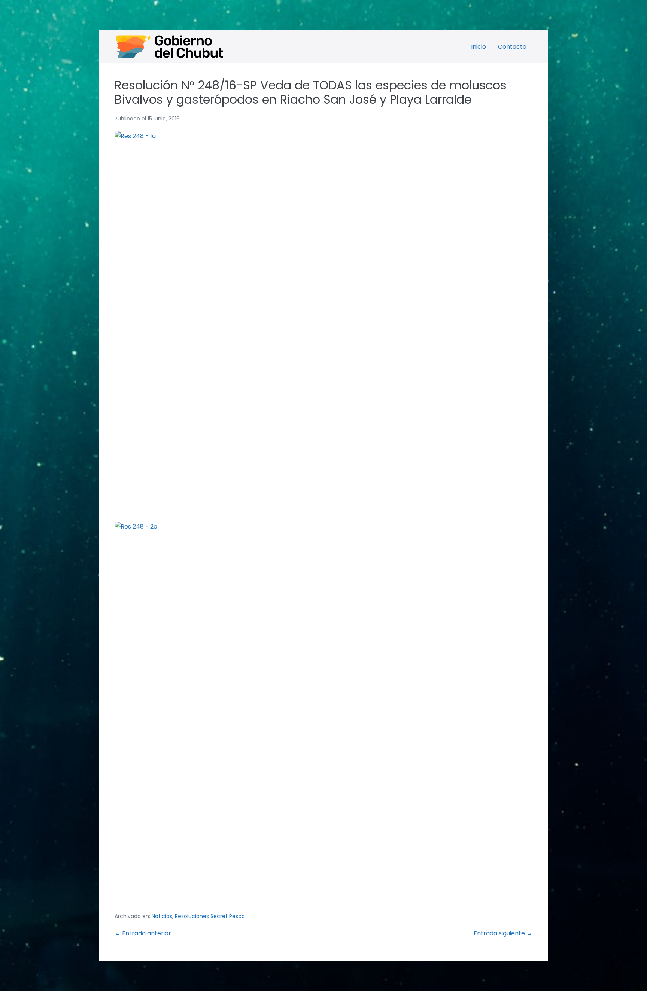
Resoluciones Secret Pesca (210, 916)
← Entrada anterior (143, 933)
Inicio (478, 46)
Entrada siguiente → (503, 933)
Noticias (162, 916)
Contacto (512, 46)
